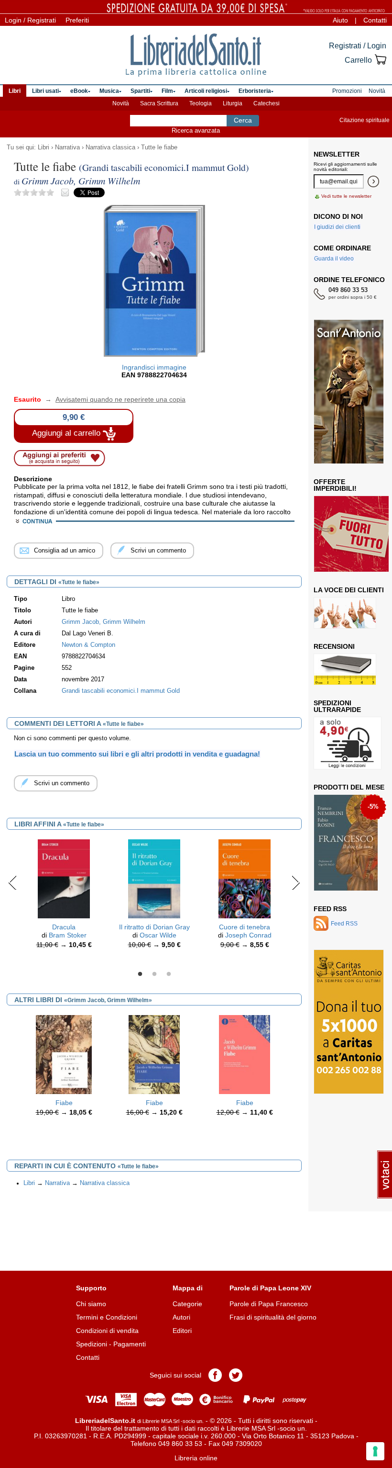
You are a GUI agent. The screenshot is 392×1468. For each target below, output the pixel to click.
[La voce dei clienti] (345, 613)
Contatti (375, 20)
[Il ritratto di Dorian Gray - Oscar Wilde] (154, 878)
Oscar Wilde (158, 935)
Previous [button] (13, 882)
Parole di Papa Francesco (268, 1304)
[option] (64, 896)
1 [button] (140, 974)
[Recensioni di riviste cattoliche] (345, 669)
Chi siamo (91, 1304)
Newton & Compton (88, 645)
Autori (181, 1317)
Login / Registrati (30, 20)
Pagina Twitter (235, 1375)
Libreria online (196, 1458)
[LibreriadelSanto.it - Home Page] (196, 55)
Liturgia (232, 103)
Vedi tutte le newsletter (346, 196)
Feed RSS (330, 909)
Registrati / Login (357, 46)
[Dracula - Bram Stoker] (64, 878)
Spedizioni (91, 1344)
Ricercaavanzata (196, 130)
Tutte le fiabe (159, 147)
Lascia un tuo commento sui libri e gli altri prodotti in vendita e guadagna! (137, 754)
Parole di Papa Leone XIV (270, 1288)
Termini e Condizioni (106, 1317)
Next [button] (296, 882)
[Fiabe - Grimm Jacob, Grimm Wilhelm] (64, 1054)
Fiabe (64, 1103)
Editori (182, 1330)
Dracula (64, 927)
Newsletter (336, 154)
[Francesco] (346, 842)
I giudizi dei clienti (337, 227)
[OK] (373, 181)
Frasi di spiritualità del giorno (272, 1317)
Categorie (187, 1304)
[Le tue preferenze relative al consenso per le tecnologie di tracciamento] (375, 1451)
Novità (120, 103)
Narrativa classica (110, 147)
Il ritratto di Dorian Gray (154, 927)
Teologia (200, 103)
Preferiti (77, 20)
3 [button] (169, 974)
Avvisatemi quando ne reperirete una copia (114, 399)
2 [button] (154, 974)
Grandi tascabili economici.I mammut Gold (121, 691)
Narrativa (67, 147)
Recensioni (334, 646)
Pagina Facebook (215, 1375)
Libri (43, 147)
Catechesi (266, 103)
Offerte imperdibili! (335, 485)
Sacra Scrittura (159, 103)
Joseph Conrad (248, 935)
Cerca (243, 120)
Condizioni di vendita (107, 1330)
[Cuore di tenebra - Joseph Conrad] (244, 878)
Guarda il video (334, 258)
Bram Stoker (68, 935)
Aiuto (340, 20)
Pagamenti (129, 1344)
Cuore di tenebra (244, 927)
